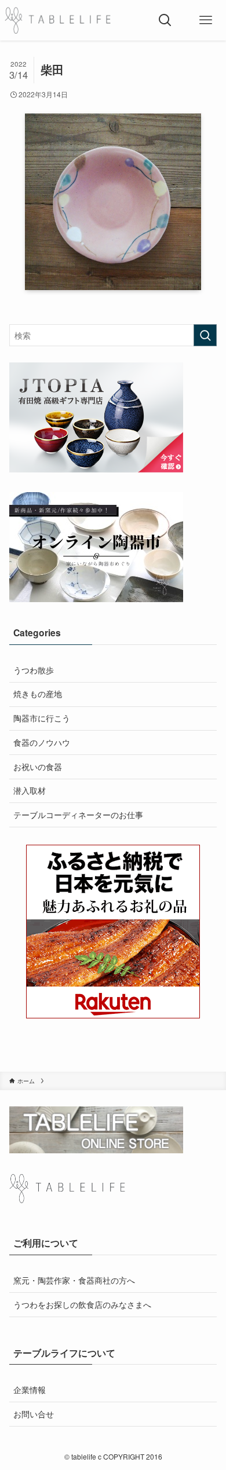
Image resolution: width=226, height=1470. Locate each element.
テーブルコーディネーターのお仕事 (78, 814)
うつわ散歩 (33, 670)
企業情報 (29, 1389)
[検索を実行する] (205, 335)
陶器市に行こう (41, 718)
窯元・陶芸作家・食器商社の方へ (74, 1280)
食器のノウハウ (41, 742)
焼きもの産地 (37, 693)
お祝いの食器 (37, 766)
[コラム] (58, 20)
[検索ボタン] (165, 20)
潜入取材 (29, 790)
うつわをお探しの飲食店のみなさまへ (82, 1304)
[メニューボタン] (205, 20)
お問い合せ (33, 1414)
